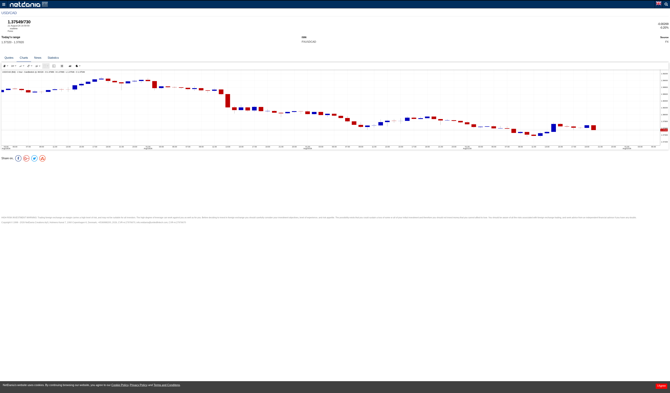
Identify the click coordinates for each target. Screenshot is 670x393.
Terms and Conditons (167, 385)
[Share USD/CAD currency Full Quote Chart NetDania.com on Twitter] (34, 158)
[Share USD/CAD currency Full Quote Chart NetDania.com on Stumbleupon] (42, 158)
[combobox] (38, 66)
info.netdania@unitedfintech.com (152, 222)
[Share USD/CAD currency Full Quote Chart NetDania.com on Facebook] (18, 158)
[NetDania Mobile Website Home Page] (29, 4)
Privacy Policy (138, 385)
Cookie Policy (119, 385)
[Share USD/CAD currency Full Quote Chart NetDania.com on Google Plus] (26, 158)
